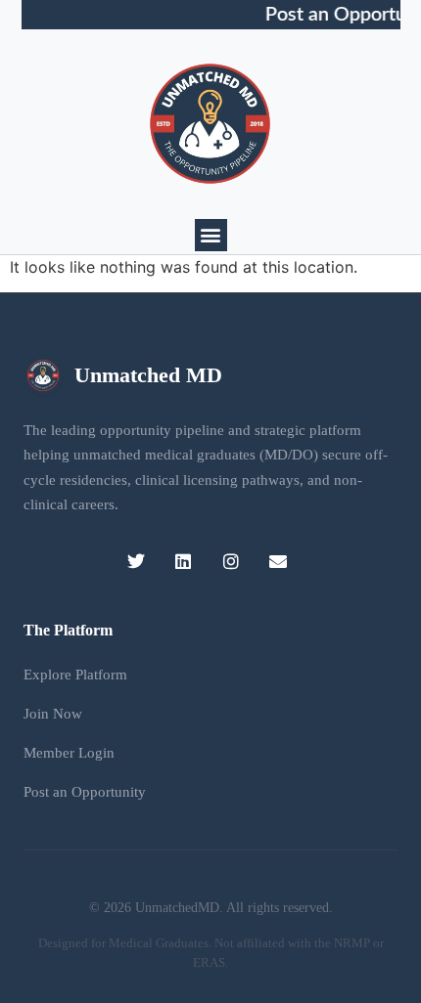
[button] (211, 235)
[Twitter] (136, 561)
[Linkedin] (183, 561)
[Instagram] (231, 561)
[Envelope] (279, 561)
